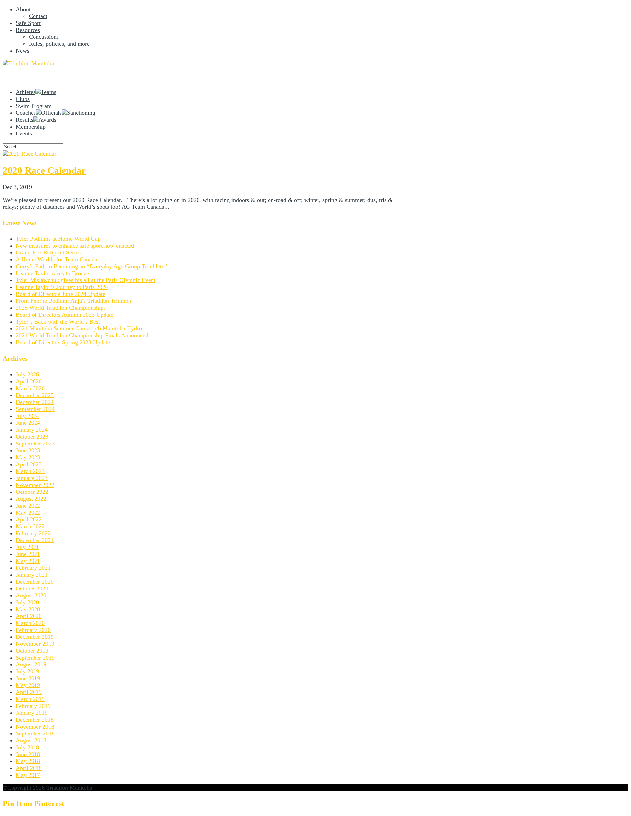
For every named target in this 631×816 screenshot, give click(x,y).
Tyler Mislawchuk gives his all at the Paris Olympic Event (85, 280)
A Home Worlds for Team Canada (56, 259)
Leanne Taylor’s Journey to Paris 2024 (62, 287)
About (23, 9)
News (22, 50)
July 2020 (27, 602)
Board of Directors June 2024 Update (60, 294)
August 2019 (31, 664)
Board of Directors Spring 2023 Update (63, 342)
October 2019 (32, 650)
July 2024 (27, 416)
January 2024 (32, 429)
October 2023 (32, 436)
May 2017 (28, 775)
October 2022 (32, 492)
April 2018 (29, 768)
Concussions (44, 37)
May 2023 (28, 457)
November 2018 (35, 726)
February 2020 (33, 630)
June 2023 (28, 450)
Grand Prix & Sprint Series (48, 252)
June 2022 (28, 505)
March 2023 (30, 471)
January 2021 (32, 574)
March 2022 (30, 526)
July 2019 (27, 671)
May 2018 (28, 761)
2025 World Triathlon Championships (61, 307)
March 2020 (30, 623)
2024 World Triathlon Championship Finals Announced (82, 335)
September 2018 (35, 733)
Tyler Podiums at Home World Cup (58, 238)
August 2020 (31, 595)
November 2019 (35, 643)
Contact (38, 16)
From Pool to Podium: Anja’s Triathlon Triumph (73, 301)
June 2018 (28, 754)
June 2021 (28, 554)
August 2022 (31, 498)
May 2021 (28, 561)
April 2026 (29, 381)
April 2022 (29, 519)
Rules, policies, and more (59, 43)
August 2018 (31, 740)
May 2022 (28, 512)
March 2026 (30, 388)
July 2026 (27, 374)
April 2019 (29, 692)
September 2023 (35, 443)
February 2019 (33, 706)
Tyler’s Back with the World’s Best (58, 321)
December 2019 (35, 637)
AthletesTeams (36, 92)
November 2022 (35, 485)
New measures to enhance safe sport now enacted (75, 245)
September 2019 (35, 657)
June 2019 (28, 678)
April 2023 (29, 464)
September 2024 (35, 409)
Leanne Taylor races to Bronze (52, 273)
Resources (28, 30)
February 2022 (33, 533)
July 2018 (27, 747)
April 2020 (29, 616)
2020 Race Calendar (44, 170)
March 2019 (30, 699)
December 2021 (35, 540)
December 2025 (35, 395)
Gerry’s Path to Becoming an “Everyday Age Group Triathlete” (91, 266)
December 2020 (35, 581)
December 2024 (35, 402)
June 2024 (28, 423)
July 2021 (27, 547)
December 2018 (35, 719)
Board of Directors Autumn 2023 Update (64, 314)
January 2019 (32, 712)
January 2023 (32, 478)
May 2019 (28, 685)
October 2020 (32, 588)
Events (24, 133)
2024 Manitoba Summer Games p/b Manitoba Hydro (79, 328)
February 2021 (33, 567)
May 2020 (28, 609)
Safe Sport (28, 23)
